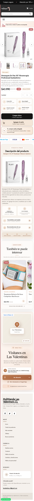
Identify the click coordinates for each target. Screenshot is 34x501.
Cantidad (3, 95)
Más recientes (8, 430)
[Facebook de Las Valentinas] (14, 413)
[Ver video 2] (8, 65)
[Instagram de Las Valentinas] (5, 413)
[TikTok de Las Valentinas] (10, 413)
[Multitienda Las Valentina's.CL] (5, 8)
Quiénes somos (9, 448)
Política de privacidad (10, 460)
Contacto (7, 451)
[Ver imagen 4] (22, 65)
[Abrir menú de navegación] (3, 19)
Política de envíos (9, 454)
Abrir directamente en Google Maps (18, 382)
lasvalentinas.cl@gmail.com (10, 488)
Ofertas (7, 433)
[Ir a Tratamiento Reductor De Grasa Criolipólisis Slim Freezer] (23, 301)
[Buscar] (30, 14)
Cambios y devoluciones (11, 457)
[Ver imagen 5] (29, 65)
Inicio (6, 424)
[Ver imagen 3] (15, 65)
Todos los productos (10, 427)
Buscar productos (9, 437)
